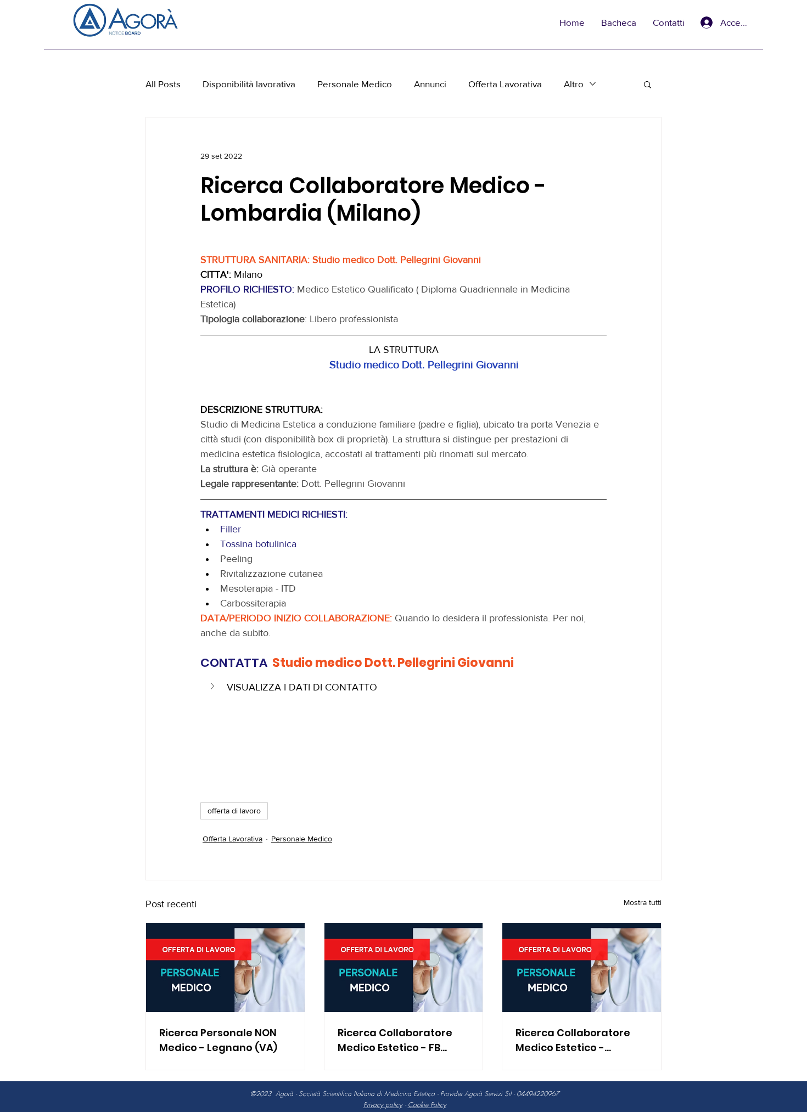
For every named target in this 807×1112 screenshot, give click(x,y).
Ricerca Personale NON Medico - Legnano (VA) (218, 1040)
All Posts (163, 83)
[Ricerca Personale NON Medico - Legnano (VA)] (225, 967)
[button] (647, 84)
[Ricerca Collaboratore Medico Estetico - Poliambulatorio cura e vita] (581, 967)
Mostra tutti (643, 902)
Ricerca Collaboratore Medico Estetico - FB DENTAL (395, 1040)
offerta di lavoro (234, 810)
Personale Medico (354, 83)
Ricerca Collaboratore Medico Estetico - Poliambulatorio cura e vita (574, 1040)
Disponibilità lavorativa (249, 83)
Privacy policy (382, 1104)
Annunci (430, 83)
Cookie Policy (427, 1104)
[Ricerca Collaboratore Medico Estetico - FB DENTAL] (403, 967)
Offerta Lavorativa (505, 83)
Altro (574, 83)
